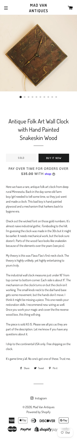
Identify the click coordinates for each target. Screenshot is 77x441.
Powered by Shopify (38, 412)
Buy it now (53, 158)
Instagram (40, 398)
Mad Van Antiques (38, 8)
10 (56, 97)
